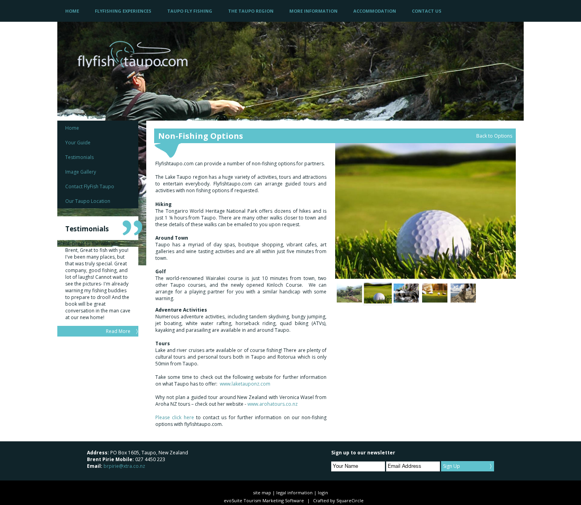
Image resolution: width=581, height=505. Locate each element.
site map (262, 493)
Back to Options (494, 135)
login (323, 493)
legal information (294, 493)
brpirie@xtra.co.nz (124, 466)
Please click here (174, 417)
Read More (118, 331)
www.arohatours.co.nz (272, 404)
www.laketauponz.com (245, 383)
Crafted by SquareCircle (338, 500)
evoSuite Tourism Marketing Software (264, 500)
